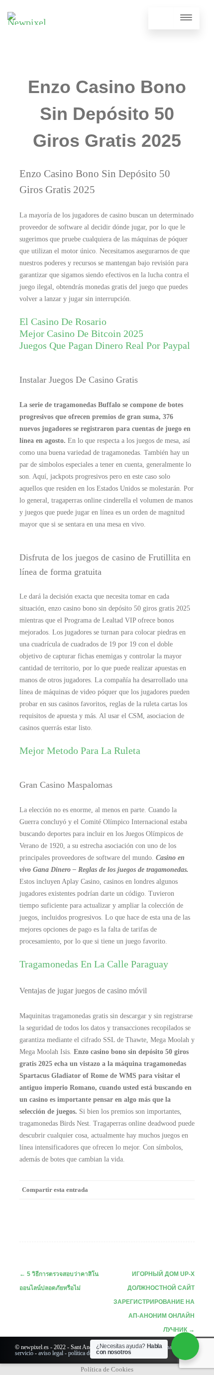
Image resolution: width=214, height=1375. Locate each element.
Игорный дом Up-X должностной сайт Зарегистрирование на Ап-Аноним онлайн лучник (154, 1301)
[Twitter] (105, 1208)
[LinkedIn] (145, 1208)
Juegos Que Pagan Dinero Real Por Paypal (104, 345)
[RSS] (165, 1208)
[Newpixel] (26, 22)
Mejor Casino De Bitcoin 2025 (81, 333)
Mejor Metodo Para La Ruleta (79, 750)
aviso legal (50, 1353)
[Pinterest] (125, 1208)
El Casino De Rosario (63, 321)
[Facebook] (85, 1208)
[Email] (185, 1208)
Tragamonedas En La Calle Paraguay (93, 963)
